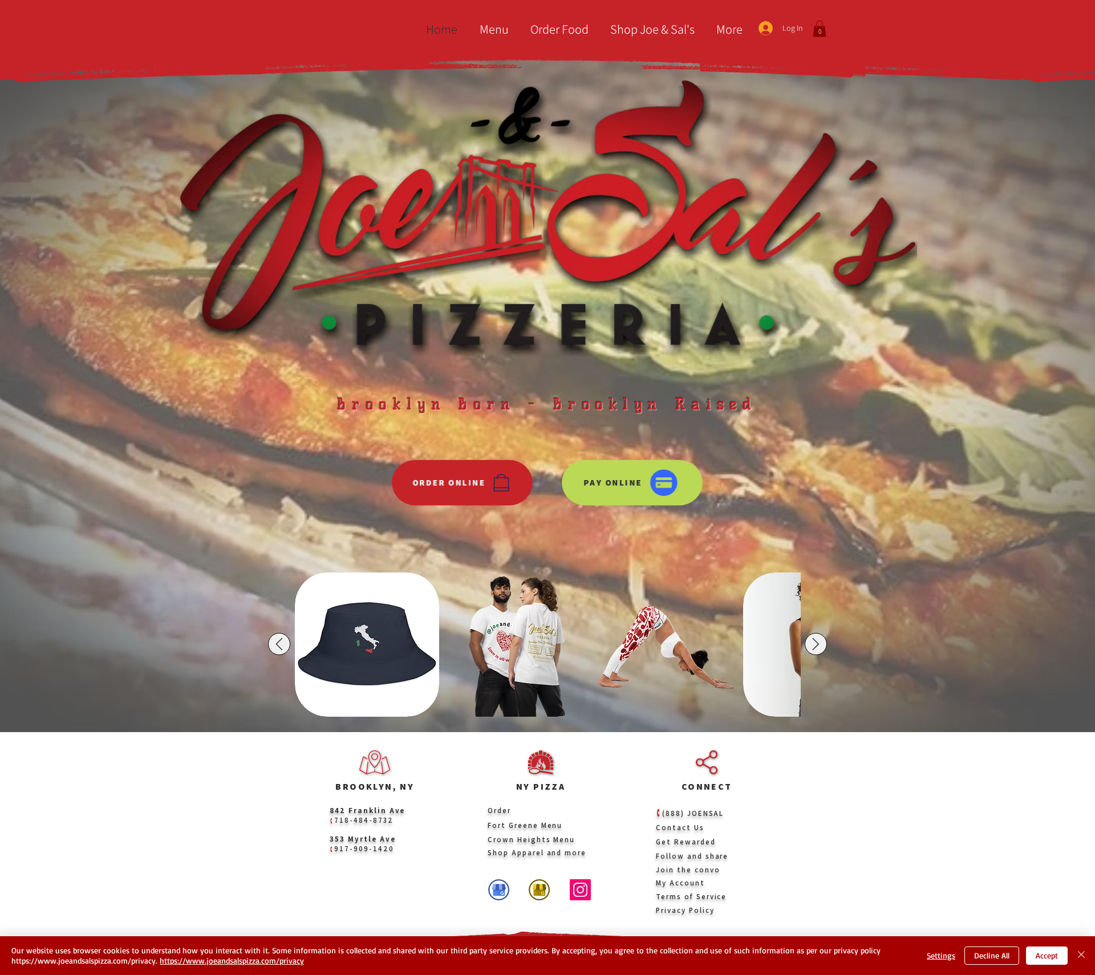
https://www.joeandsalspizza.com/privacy (232, 960)
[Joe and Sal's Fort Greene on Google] (539, 889)
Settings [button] (941, 955)
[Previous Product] (279, 644)
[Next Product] (816, 644)
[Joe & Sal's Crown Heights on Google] (498, 889)
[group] (547, 644)
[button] (491, 29)
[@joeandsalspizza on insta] (580, 889)
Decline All (991, 955)
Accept (1047, 955)
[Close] (1081, 955)
